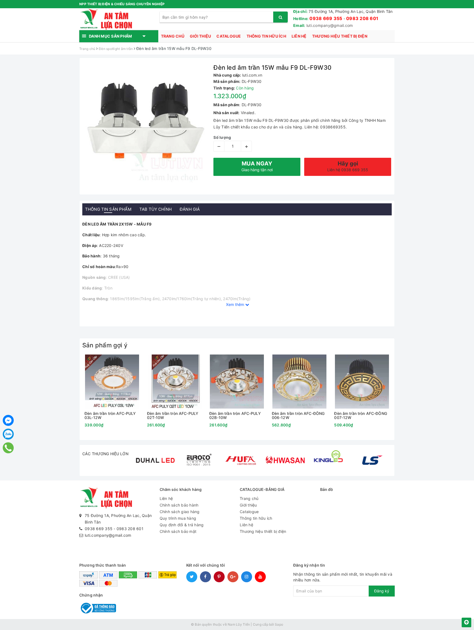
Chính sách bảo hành (179, 505)
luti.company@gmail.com (329, 25)
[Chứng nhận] (97, 607)
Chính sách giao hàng (180, 511)
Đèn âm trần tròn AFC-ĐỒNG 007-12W (360, 415)
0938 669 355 (325, 18)
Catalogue (228, 36)
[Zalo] (8, 434)
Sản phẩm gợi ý (104, 345)
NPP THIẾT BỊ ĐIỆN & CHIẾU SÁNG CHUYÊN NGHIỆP (122, 4)
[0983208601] (8, 447)
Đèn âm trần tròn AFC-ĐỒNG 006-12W (298, 415)
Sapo (279, 624)
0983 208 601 (362, 18)
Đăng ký (381, 591)
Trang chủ (172, 36)
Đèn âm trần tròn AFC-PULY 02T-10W (173, 415)
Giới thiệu (200, 36)
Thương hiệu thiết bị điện (339, 36)
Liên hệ (299, 36)
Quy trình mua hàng (178, 518)
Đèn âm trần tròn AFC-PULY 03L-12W (110, 415)
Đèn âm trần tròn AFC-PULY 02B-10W (235, 415)
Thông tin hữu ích (266, 36)
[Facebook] (8, 420)
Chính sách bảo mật (178, 531)
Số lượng (222, 137)
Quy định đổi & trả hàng (182, 524)
